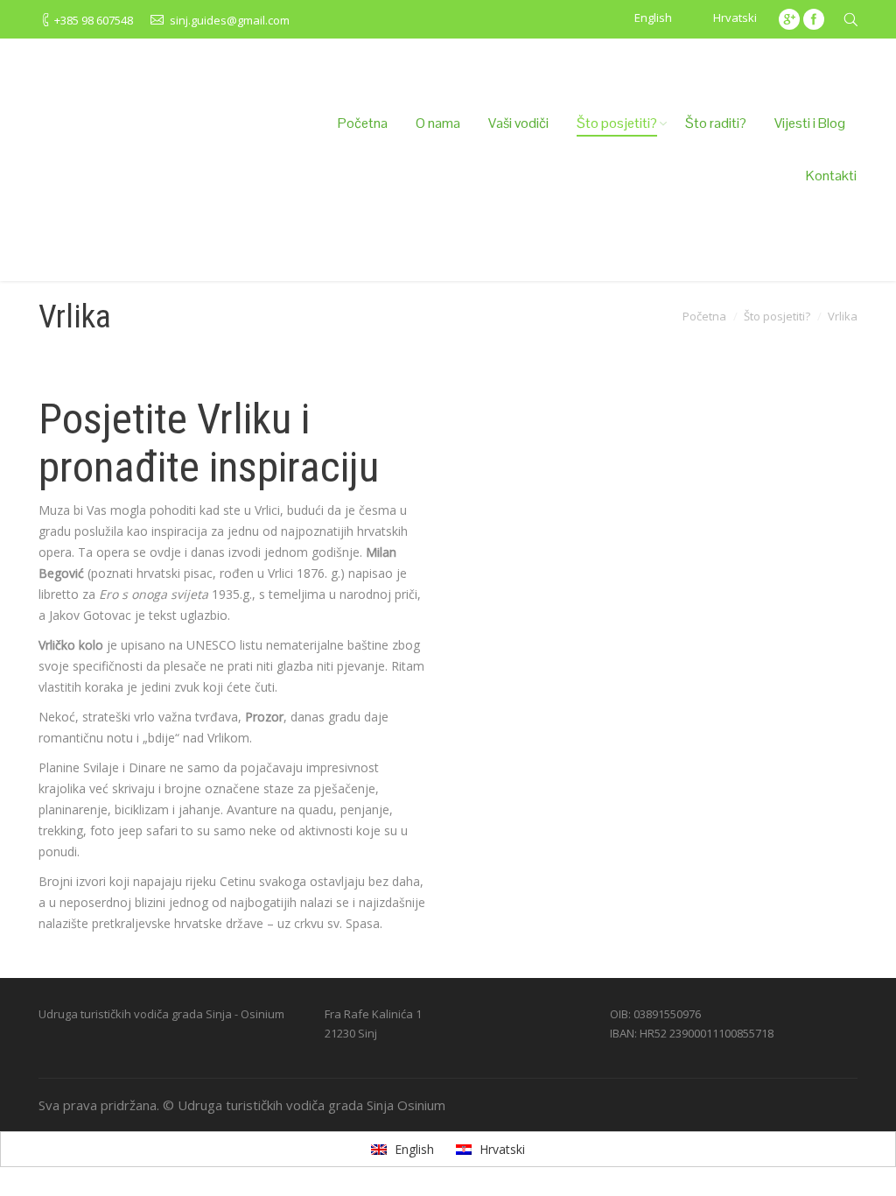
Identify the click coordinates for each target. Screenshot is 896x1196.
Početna (704, 316)
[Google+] (789, 19)
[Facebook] (813, 19)
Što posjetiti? (777, 316)
